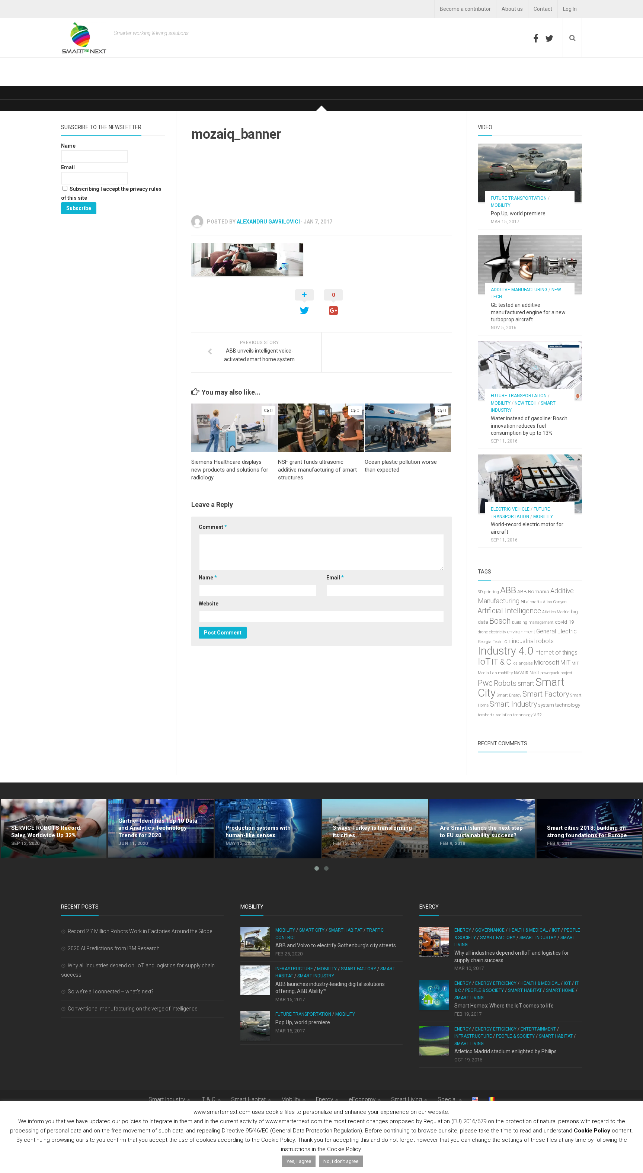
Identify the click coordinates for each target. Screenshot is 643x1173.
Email (335, 578)
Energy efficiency (495, 983)
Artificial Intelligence (509, 611)
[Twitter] (549, 38)
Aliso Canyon (555, 602)
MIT (565, 662)
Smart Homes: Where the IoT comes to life (504, 1006)
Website (208, 604)
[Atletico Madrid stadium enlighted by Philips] (434, 1040)
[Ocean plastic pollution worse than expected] (408, 428)
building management (533, 622)
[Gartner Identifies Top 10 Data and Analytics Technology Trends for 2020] (161, 828)
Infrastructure (294, 968)
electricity (497, 632)
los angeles (522, 663)
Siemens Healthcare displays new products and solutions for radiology (229, 470)
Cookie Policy (592, 1130)
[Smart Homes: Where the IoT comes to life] (434, 995)
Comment (213, 527)
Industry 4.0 (505, 651)
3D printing (488, 591)
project (566, 673)
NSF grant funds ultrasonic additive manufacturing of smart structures (317, 470)
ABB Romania (533, 591)
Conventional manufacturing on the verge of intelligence (132, 1009)
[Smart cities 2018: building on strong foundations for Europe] (589, 828)
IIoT (506, 641)
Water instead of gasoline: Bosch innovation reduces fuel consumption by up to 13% (529, 425)
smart (526, 683)
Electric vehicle (510, 509)
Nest (534, 672)
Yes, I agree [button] (299, 1161)
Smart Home (560, 990)
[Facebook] (535, 38)
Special (447, 1099)
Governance (490, 930)
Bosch (500, 621)
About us (512, 9)
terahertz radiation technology (505, 715)
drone (483, 632)
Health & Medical (528, 930)
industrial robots (533, 641)
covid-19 (564, 622)
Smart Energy (509, 695)
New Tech (526, 403)
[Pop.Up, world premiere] (530, 173)
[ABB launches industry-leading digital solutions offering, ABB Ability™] (255, 980)
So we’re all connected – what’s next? (111, 991)
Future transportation (519, 198)
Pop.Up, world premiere (518, 213)
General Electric (556, 631)
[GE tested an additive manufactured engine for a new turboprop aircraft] (530, 264)
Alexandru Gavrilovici (268, 222)
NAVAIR (521, 673)
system (546, 705)
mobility (505, 673)
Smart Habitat (345, 930)
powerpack (549, 673)
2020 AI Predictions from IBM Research (114, 948)
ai (523, 601)
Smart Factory (545, 694)
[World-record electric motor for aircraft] (530, 483)
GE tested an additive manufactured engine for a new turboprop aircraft (528, 312)
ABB (508, 590)
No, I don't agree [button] (340, 1161)
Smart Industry (513, 704)
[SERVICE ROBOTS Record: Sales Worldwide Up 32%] (53, 828)
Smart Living (469, 997)
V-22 (538, 715)
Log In (570, 9)
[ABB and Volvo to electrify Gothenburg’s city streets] (255, 942)
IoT (484, 661)
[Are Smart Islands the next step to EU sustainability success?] (482, 828)
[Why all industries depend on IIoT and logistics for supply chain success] (434, 942)
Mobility (501, 205)
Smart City (311, 930)
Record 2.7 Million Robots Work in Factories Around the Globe (140, 931)
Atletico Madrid (556, 612)
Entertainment (538, 1029)
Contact (543, 9)
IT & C (501, 662)
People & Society (484, 990)
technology (567, 705)
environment (521, 631)
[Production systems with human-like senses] (268, 828)
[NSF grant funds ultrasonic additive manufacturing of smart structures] (321, 428)
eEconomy (362, 1099)
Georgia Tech (489, 641)
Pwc (485, 683)
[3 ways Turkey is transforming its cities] (375, 828)
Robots (505, 683)
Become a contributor (465, 9)
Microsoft (546, 662)
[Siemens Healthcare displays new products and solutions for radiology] (234, 428)
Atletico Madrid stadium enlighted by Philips (505, 1051)
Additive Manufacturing (519, 289)
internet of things (556, 652)
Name (208, 578)
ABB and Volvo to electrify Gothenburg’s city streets (335, 945)
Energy (462, 930)
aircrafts (534, 602)
